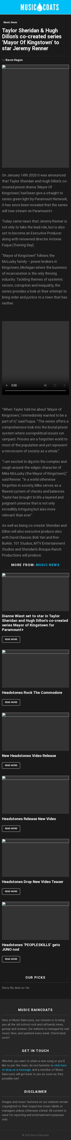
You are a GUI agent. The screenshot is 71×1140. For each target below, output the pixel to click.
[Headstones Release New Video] (35, 795)
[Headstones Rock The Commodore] (35, 669)
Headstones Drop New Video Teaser (32, 881)
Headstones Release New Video (29, 818)
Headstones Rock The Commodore (32, 692)
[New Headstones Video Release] (35, 732)
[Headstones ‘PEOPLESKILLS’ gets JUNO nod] (35, 921)
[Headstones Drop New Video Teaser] (35, 858)
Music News (48, 565)
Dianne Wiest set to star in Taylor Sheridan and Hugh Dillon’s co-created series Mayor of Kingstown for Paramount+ (35, 623)
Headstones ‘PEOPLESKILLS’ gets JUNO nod (31, 947)
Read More (11, 639)
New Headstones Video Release (29, 755)
